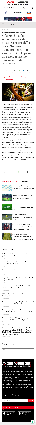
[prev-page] (3, 244)
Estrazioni (24, 25)
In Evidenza (9, 32)
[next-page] (6, 244)
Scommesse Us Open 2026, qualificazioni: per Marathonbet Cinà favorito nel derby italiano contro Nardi (22, 237)
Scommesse (16, 32)
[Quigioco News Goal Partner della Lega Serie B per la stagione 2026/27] (7, 197)
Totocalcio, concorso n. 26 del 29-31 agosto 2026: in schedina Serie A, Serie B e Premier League (22, 207)
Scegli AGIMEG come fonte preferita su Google (18, 78)
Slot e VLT (22, 32)
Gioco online (2, 25)
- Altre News (23, 182)
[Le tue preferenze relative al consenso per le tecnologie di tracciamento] (32, 421)
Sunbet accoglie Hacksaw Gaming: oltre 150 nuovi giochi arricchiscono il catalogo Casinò (17, 255)
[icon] (10, 415)
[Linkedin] (7, 8)
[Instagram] (5, 8)
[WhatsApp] (19, 71)
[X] (11, 8)
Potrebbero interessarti (10, 182)
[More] (28, 71)
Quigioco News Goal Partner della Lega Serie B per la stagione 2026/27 (17, 279)
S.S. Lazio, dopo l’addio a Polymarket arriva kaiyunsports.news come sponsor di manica (23, 188)
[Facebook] (3, 8)
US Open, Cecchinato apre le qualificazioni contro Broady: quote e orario (22, 217)
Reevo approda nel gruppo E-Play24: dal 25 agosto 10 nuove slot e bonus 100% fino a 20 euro (18, 303)
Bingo (8, 29)
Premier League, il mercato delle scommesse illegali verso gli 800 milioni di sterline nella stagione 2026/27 (23, 227)
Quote (30, 25)
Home (3, 29)
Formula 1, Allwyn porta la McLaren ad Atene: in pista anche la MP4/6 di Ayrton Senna (18, 263)
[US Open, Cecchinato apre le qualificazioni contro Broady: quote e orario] (7, 217)
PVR (12, 25)
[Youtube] (13, 8)
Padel (17, 25)
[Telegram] (9, 8)
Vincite (7, 25)
